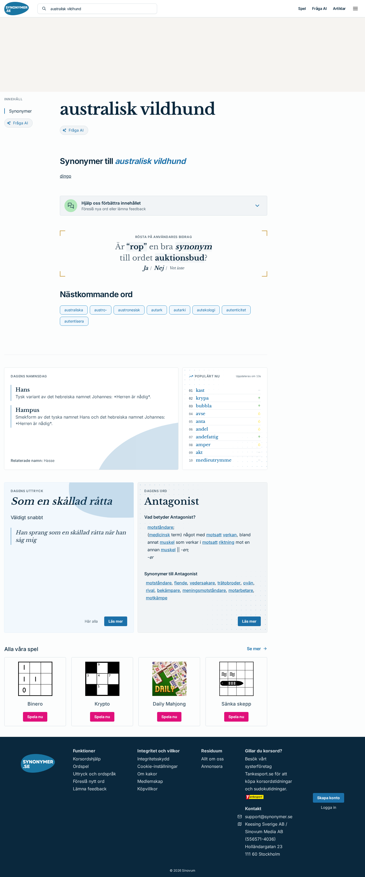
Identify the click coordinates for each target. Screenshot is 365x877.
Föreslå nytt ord (88, 781)
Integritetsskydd (153, 758)
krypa (202, 398)
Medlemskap (150, 781)
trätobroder (229, 582)
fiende (180, 582)
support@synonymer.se (268, 816)
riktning (226, 542)
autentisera (74, 321)
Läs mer (115, 621)
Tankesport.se (259, 773)
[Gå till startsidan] (16, 8)
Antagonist (171, 501)
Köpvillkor (147, 788)
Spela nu (35, 716)
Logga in (328, 807)
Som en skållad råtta (61, 501)
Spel (302, 8)
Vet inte (176, 268)
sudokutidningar (270, 788)
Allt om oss (212, 758)
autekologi (206, 310)
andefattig (207, 436)
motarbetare (240, 590)
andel (202, 429)
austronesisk (129, 310)
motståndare (160, 527)
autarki (180, 310)
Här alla (91, 621)
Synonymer (20, 111)
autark (156, 310)
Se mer (254, 648)
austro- (100, 310)
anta (200, 421)
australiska (73, 310)
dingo (65, 176)
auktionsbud (179, 258)
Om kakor (147, 773)
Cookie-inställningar (157, 766)
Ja (145, 268)
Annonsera (212, 766)
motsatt (214, 534)
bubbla (204, 405)
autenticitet (236, 310)
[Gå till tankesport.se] (268, 796)
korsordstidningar (274, 781)
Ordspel (81, 766)
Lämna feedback (90, 788)
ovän (248, 582)
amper (203, 444)
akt (199, 452)
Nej (159, 268)
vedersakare (202, 582)
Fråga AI (319, 8)
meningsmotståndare (204, 590)
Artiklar (339, 8)
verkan (230, 534)
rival (150, 590)
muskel (167, 542)
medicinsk (159, 534)
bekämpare (168, 590)
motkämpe (156, 597)
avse (200, 413)
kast (200, 390)
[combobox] (102, 8)
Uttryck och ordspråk (94, 773)
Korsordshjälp (87, 758)
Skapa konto (328, 797)
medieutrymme (213, 460)
